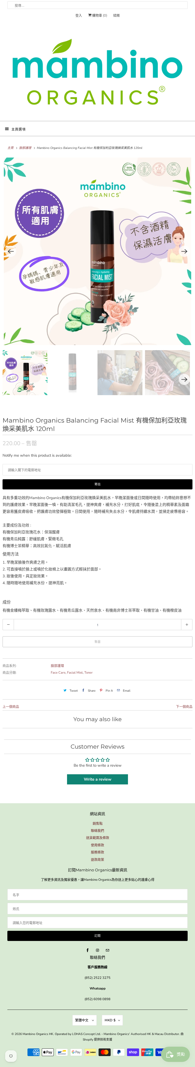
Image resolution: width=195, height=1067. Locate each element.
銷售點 (98, 823)
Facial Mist (75, 672)
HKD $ (110, 1020)
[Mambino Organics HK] (97, 72)
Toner (88, 672)
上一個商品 (11, 706)
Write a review (97, 779)
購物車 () (99, 15)
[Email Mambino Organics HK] (107, 950)
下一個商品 (184, 706)
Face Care (58, 672)
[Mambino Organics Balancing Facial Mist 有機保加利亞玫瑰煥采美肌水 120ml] (97, 251)
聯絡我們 (97, 830)
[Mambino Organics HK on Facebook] (87, 950)
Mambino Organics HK (38, 1034)
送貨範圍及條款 (97, 838)
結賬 (116, 15)
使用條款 (97, 845)
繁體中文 (82, 1020)
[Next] (184, 251)
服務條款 (97, 852)
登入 (78, 15)
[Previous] (10, 251)
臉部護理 (57, 665)
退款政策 (97, 859)
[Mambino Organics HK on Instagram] (97, 950)
